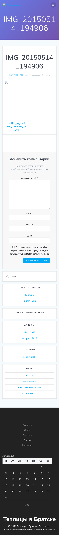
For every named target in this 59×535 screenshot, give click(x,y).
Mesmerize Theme (45, 529)
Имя (29, 213)
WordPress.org (29, 393)
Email (29, 224)
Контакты (27, 445)
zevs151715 (17, 74)
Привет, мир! (29, 300)
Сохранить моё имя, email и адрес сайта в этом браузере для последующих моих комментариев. (30, 250)
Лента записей (29, 381)
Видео (27, 440)
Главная (27, 425)
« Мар (26, 504)
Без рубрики (29, 356)
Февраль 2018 (29, 338)
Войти (29, 375)
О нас (27, 430)
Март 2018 (29, 332)
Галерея (27, 435)
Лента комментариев (29, 387)
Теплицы (29, 294)
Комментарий (29, 178)
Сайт (29, 235)
